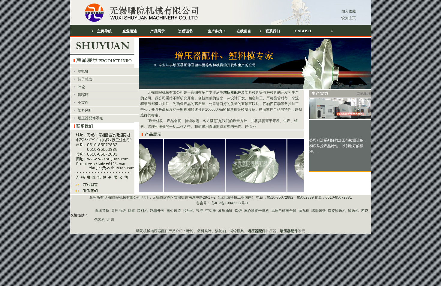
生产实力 (215, 31)
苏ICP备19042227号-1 (229, 203)
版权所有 (96, 197)
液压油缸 (225, 211)
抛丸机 (303, 211)
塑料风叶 (85, 110)
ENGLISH (303, 31)
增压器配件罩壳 (90, 118)
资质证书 (185, 31)
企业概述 (129, 31)
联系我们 (273, 31)
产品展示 (157, 31)
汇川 (110, 219)
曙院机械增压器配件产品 (156, 231)
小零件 (83, 103)
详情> (249, 126)
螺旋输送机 (337, 211)
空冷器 (210, 211)
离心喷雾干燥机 (256, 211)
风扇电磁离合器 (283, 211)
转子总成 (85, 79)
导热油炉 (118, 211)
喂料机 (142, 211)
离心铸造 (173, 211)
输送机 (353, 211)
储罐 (131, 211)
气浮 (199, 211)
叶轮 (81, 87)
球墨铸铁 (318, 211)
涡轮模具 (237, 231)
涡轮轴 (83, 71)
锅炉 (238, 211)
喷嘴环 (83, 95)
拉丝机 (188, 211)
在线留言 (244, 31)
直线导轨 (102, 211)
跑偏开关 (157, 211)
